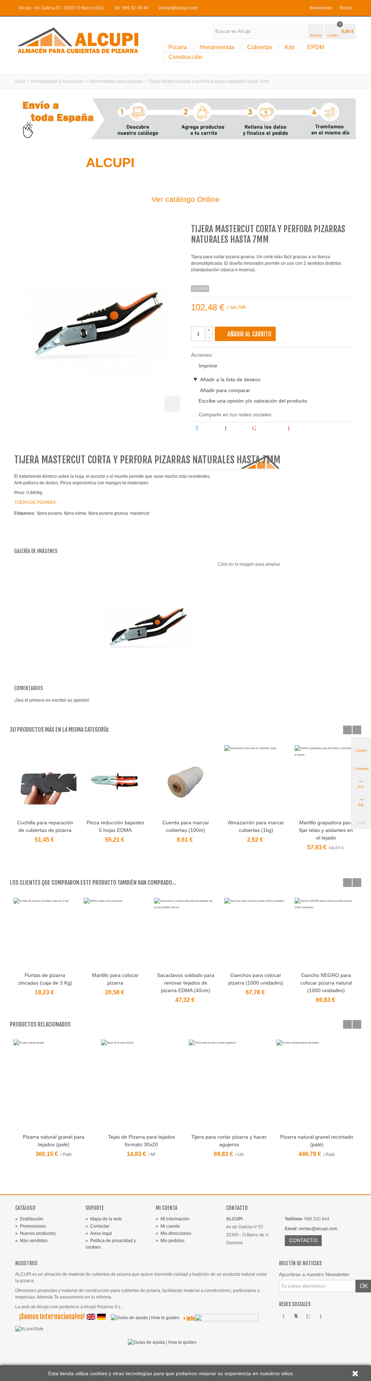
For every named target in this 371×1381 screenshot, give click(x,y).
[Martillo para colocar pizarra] (115, 933)
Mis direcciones (173, 1233)
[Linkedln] (345, 1316)
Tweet (208, 429)
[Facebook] (283, 1316)
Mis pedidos (170, 1240)
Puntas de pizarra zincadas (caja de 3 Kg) (45, 979)
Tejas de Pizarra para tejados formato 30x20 (141, 1140)
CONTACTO (303, 1240)
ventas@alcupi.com (178, 7)
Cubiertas (259, 47)
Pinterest (303, 429)
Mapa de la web (104, 1218)
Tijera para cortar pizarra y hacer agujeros (229, 1140)
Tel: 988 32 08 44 (131, 7)
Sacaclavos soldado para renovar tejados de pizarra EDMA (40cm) (185, 982)
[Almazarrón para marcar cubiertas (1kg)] (255, 781)
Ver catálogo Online (185, 199)
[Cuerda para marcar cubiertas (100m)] (185, 781)
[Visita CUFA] (227, 1319)
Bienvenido (321, 7)
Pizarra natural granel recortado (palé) (316, 1140)
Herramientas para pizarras (116, 81)
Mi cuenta (168, 1226)
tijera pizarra (49, 513)
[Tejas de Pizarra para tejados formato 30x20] (141, 1085)
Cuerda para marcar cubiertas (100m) (185, 826)
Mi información (172, 1218)
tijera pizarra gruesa (108, 513)
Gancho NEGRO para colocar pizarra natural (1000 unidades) (326, 982)
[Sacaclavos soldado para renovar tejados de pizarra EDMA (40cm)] (185, 933)
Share (237, 429)
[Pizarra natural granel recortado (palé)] (316, 1085)
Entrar (346, 7)
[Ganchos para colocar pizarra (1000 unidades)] (255, 933)
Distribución (29, 1218)
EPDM (315, 47)
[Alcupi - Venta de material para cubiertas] (83, 40)
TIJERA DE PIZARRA (35, 502)
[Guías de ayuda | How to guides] (143, 1319)
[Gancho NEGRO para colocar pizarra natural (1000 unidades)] (326, 933)
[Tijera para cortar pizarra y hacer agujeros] (229, 1085)
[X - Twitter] (296, 1316)
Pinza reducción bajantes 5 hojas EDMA (115, 826)
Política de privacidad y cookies (111, 1244)
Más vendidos (31, 1240)
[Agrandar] (172, 404)
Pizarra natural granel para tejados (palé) (53, 1140)
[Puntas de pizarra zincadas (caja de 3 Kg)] (44, 933)
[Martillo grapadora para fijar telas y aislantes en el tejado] (326, 781)
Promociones (30, 1226)
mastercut (139, 513)
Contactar (97, 1226)
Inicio (20, 81)
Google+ (268, 429)
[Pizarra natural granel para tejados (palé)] (53, 1085)
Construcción (185, 57)
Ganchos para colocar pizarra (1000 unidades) (255, 979)
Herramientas (217, 47)
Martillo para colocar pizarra (115, 979)
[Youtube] (308, 1316)
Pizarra (177, 47)
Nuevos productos (35, 1233)
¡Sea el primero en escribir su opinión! (51, 700)
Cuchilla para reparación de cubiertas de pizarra (45, 826)
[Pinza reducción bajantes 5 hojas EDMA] (115, 781)
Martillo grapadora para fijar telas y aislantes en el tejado (326, 830)
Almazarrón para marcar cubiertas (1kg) (256, 826)
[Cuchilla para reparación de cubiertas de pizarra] (44, 781)
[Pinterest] (320, 1316)
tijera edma (75, 513)
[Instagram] (333, 1316)
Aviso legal (99, 1233)
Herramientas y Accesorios (57, 81)
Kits (290, 47)
